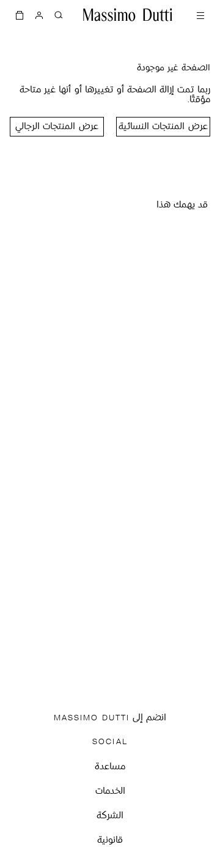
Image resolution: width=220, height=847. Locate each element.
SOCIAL (109, 742)
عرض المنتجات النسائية (163, 127)
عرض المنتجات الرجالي (56, 127)
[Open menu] (200, 14)
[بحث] (58, 14)
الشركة (110, 816)
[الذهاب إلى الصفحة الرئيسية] (128, 14)
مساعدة (110, 767)
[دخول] (39, 14)
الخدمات (110, 792)
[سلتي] (19, 14)
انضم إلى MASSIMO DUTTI (110, 718)
